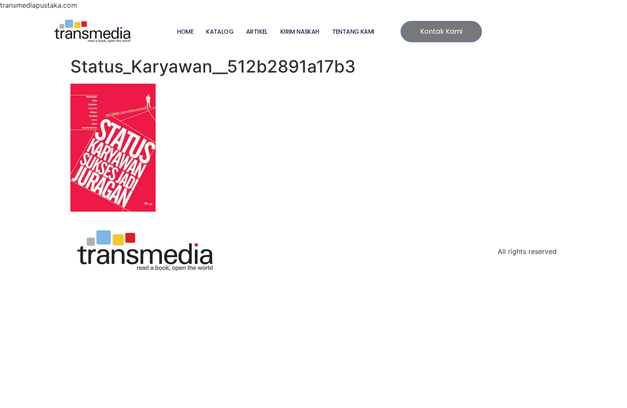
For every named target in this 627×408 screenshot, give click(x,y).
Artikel (256, 31)
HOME (185, 31)
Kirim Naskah (299, 31)
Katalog (219, 31)
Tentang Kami (353, 31)
